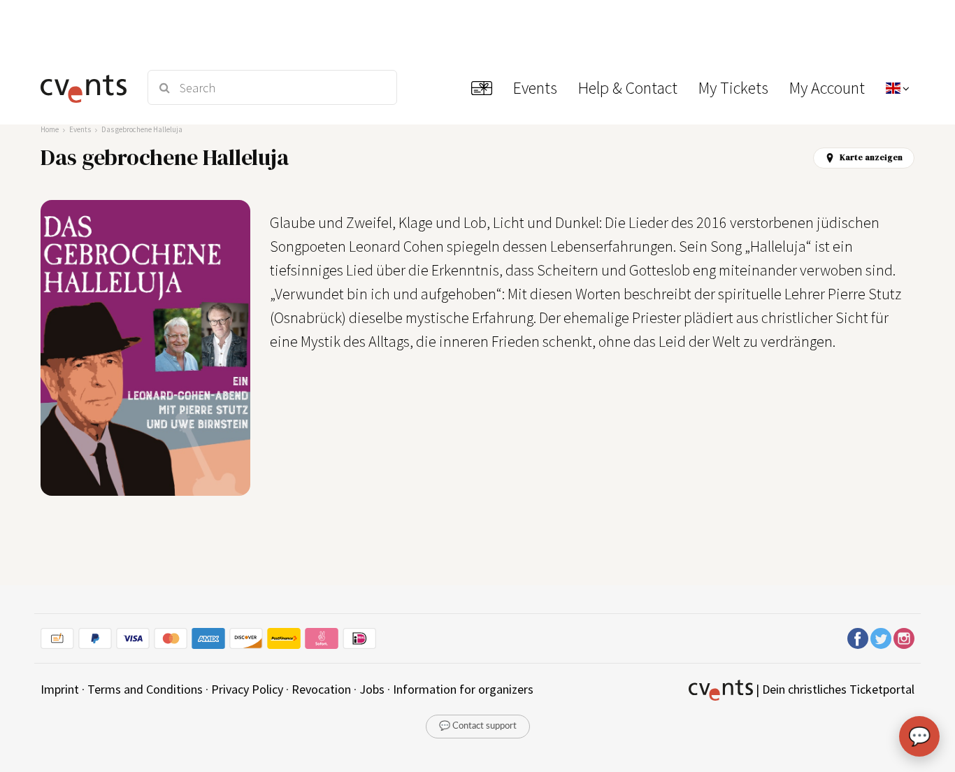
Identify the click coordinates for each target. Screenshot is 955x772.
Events (80, 129)
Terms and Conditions (145, 689)
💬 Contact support (478, 726)
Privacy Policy (247, 689)
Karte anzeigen (871, 157)
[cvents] (85, 87)
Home (50, 129)
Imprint (60, 689)
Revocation (321, 689)
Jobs (372, 689)
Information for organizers (463, 689)
